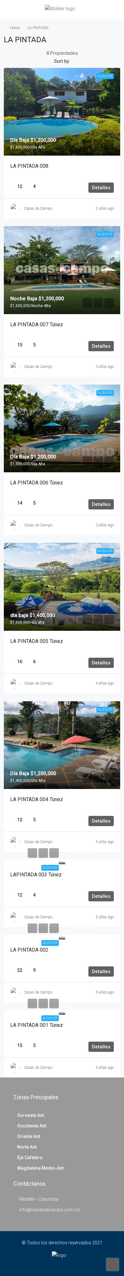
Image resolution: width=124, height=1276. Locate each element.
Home (15, 28)
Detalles (101, 188)
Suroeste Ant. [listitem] (31, 1115)
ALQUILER (50, 867)
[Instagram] (66, 1264)
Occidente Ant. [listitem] (32, 1125)
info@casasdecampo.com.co (49, 1209)
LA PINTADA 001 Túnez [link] (36, 1025)
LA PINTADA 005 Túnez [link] (36, 641)
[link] (62, 112)
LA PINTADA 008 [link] (29, 166)
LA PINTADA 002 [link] (29, 950)
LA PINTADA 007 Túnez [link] (36, 324)
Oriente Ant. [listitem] (29, 1136)
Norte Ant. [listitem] (27, 1147)
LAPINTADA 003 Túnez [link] (36, 875)
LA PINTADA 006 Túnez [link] (36, 483)
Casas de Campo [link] (38, 208)
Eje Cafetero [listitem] (30, 1157)
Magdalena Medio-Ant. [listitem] (41, 1168)
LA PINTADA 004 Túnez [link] (36, 799)
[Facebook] (57, 1264)
